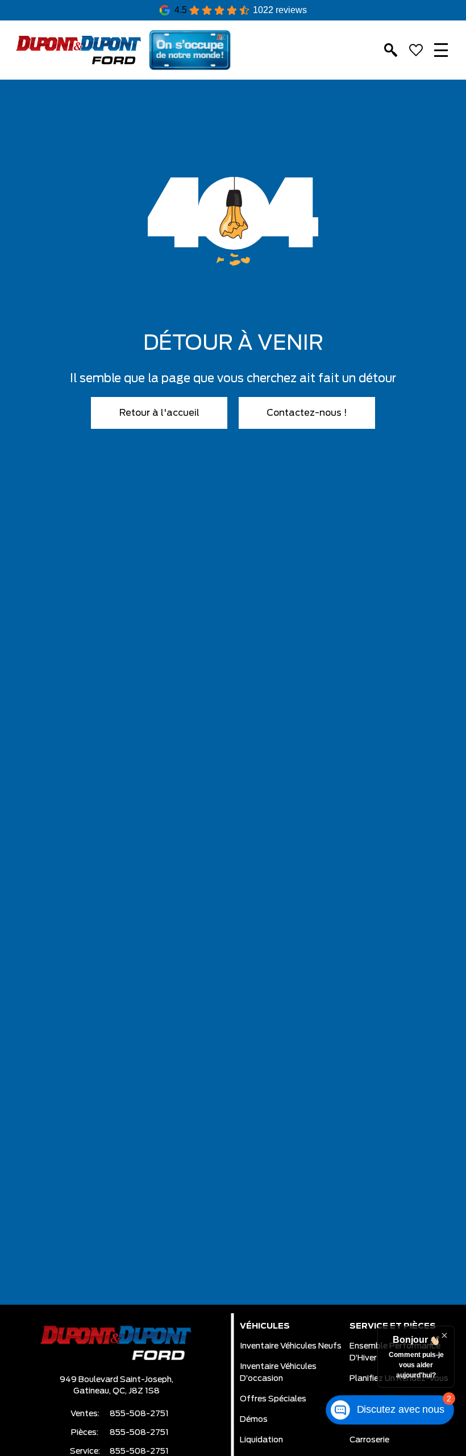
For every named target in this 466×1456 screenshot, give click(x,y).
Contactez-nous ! (307, 412)
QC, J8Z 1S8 (136, 1391)
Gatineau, (93, 1391)
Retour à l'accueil (159, 412)
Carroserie (369, 1440)
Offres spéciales (273, 1399)
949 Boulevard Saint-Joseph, (116, 1380)
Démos (254, 1420)
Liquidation (261, 1440)
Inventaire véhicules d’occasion (278, 1373)
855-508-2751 (139, 1414)
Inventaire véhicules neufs (291, 1346)
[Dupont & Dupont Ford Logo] (78, 50)
